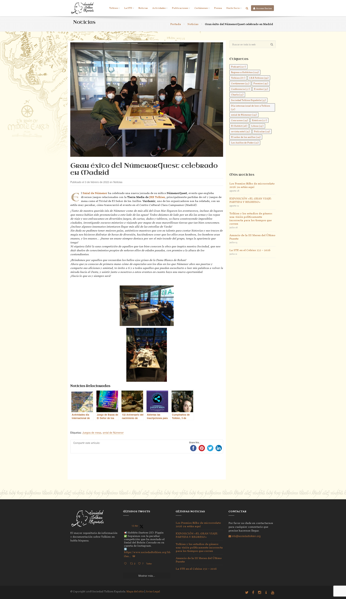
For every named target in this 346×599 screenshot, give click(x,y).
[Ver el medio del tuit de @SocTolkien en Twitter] (134, 556)
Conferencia (240, 89)
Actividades (159, 8)
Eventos (261, 89)
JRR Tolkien (157, 197)
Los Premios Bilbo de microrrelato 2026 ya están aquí (252, 185)
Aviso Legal (153, 591)
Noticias (143, 8)
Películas (262, 131)
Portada (175, 24)
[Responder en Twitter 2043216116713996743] (126, 563)
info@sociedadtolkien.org (246, 536)
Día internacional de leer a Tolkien (250, 107)
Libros (257, 125)
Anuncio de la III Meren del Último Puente (252, 237)
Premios (260, 83)
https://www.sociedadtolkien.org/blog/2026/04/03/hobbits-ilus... (162, 554)
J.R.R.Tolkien (259, 77)
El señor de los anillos (246, 137)
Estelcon (259, 120)
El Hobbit (239, 125)
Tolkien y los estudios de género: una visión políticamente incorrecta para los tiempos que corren (250, 218)
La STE (128, 8)
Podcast (238, 66)
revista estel (240, 131)
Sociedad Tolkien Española (248, 100)
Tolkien (113, 8)
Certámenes (201, 8)
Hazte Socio (233, 8)
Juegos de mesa (91, 432)
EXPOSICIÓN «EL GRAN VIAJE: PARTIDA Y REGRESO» (250, 200)
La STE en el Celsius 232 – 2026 (249, 250)
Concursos (239, 120)
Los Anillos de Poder (245, 142)
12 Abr (135, 525)
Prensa (218, 8)
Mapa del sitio (135, 591)
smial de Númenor (113, 432)
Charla (237, 94)
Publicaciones (180, 8)
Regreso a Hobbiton (245, 72)
